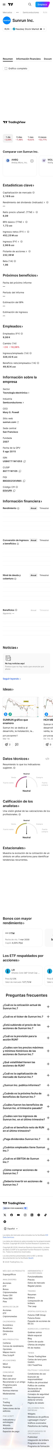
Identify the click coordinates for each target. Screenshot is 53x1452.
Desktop (7, 1367)
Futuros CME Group (37, 1315)
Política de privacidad (38, 1382)
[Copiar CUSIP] (20, 471)
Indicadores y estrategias (9, 1420)
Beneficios (7, 1328)
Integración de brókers (38, 1440)
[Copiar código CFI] (14, 491)
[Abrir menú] (4, 4)
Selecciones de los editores (11, 1409)
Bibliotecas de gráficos (38, 1417)
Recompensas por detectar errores (36, 1398)
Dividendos (8, 1331)
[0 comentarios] (17, 744)
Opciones (7, 1349)
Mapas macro (9, 1352)
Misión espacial (35, 1335)
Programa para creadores (10, 1386)
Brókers (31, 1297)
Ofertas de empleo (36, 1344)
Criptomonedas (10, 1292)
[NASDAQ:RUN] (5, 714)
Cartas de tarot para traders (37, 1360)
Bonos (5, 1289)
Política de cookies (36, 1385)
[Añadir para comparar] (32, 161)
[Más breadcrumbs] (17, 12)
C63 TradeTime (35, 1365)
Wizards (6, 1425)
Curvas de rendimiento (13, 1346)
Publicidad (32, 1437)
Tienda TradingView (37, 1356)
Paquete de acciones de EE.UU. (39, 1322)
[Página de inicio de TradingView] (10, 4)
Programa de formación (38, 1446)
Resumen (32, 1294)
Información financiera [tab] (28, 58)
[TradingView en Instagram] (25, 1215)
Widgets (31, 1414)
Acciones (7, 1283)
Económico (8, 1325)
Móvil (5, 1364)
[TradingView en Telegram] (39, 1215)
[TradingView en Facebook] (12, 1215)
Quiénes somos (35, 1332)
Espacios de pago (11, 1431)
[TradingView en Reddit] (5, 1222)
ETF (4, 1286)
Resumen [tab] (8, 58)
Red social (7, 1375)
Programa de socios (37, 1443)
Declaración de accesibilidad (35, 1389)
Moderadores (9, 1393)
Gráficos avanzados (37, 1423)
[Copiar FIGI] (24, 481)
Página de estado (36, 1403)
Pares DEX (7, 1298)
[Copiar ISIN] (24, 461)
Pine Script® (8, 1355)
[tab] (33, 508)
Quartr (30, 1258)
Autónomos (8, 1428)
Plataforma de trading (38, 1426)
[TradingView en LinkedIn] (32, 1215)
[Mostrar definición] (33, 192)
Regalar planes (34, 1286)
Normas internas (10, 1390)
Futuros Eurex (34, 1318)
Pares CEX (7, 1295)
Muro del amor (9, 1379)
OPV (5, 1334)
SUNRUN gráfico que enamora (15, 721)
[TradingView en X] (5, 1215)
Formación (7, 1405)
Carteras (7, 1343)
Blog (30, 1338)
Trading (6, 1402)
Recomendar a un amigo (14, 1382)
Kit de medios (34, 1347)
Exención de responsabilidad (35, 1378)
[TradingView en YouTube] (18, 1215)
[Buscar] (30, 4)
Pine (5, 1301)
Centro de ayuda (35, 1341)
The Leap (32, 1306)
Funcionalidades (35, 1276)
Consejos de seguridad (38, 1394)
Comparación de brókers (35, 1301)
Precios (31, 1279)
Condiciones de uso (37, 1374)
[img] (41, 29)
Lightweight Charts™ (37, 1420)
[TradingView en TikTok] (45, 1215)
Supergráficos (9, 1274)
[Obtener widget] (47, 759)
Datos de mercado (36, 1283)
